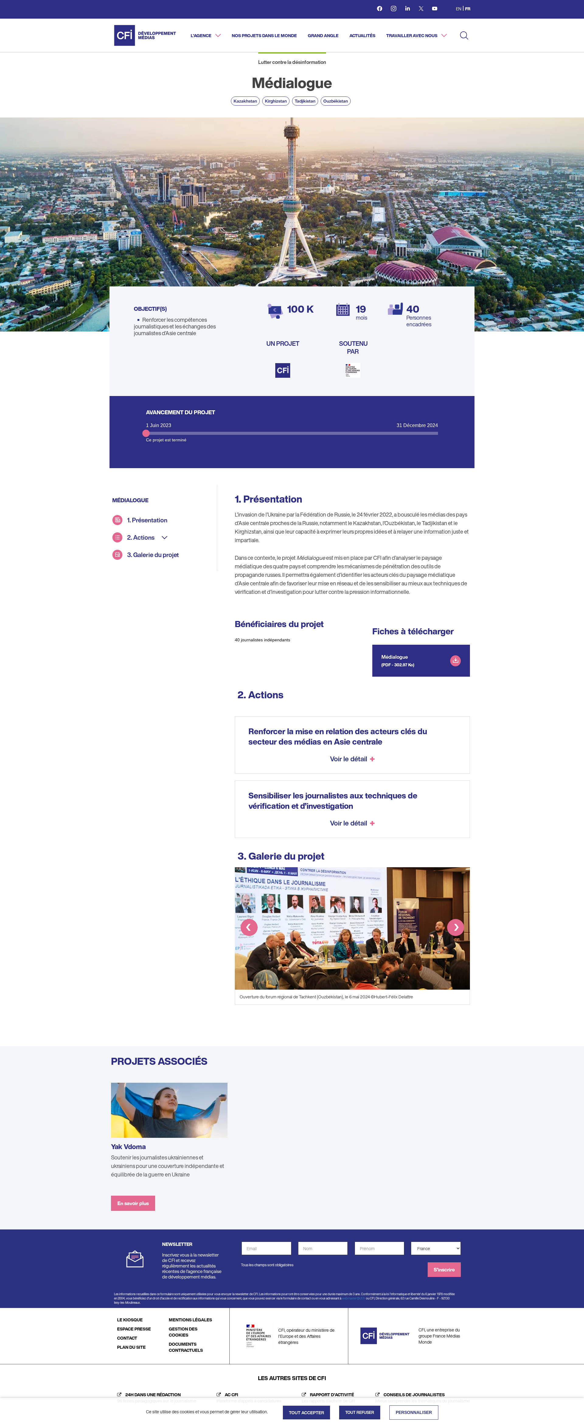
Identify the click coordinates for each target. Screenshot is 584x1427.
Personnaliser (414, 1412)
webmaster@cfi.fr (353, 1298)
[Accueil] (145, 35)
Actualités (362, 35)
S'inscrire (444, 1269)
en (458, 8)
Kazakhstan (245, 101)
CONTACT (127, 1338)
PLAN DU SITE (131, 1347)
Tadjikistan (305, 101)
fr (467, 8)
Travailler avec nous (412, 35)
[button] (249, 928)
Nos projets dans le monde (264, 35)
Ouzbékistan (335, 101)
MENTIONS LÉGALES (190, 1320)
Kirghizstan (276, 101)
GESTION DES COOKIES (183, 1332)
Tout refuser (359, 1412)
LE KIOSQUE (130, 1320)
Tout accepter (306, 1412)
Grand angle (323, 35)
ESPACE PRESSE (134, 1329)
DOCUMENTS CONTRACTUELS (186, 1347)
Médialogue (394, 657)
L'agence (201, 35)
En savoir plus (133, 1203)
